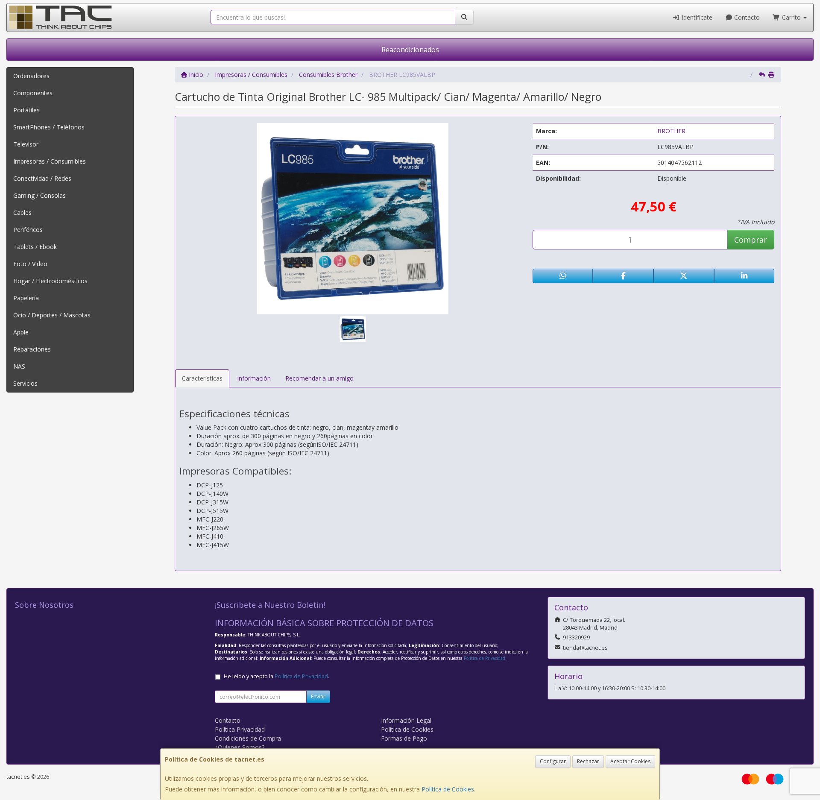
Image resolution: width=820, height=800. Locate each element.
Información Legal (406, 720)
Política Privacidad (240, 729)
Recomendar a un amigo (319, 378)
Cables (22, 212)
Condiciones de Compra (248, 738)
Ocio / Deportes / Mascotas (52, 315)
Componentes (33, 93)
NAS (19, 366)
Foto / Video (30, 264)
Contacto (746, 17)
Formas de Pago (404, 738)
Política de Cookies (448, 789)
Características (202, 378)
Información (254, 378)
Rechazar (588, 761)
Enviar (318, 696)
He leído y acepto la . (276, 676)
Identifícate (696, 17)
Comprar (750, 239)
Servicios (25, 383)
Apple (21, 332)
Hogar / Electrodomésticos (50, 281)
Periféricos (28, 230)
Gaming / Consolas (39, 195)
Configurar (553, 761)
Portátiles (26, 110)
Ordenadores (31, 76)
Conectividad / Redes (42, 178)
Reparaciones (32, 349)
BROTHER (671, 131)
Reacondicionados (410, 49)
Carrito (791, 17)
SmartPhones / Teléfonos (49, 127)
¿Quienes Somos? (239, 747)
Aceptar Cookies (630, 761)
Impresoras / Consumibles (49, 161)
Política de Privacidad (484, 658)
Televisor (25, 144)
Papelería (26, 298)
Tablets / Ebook (35, 247)
